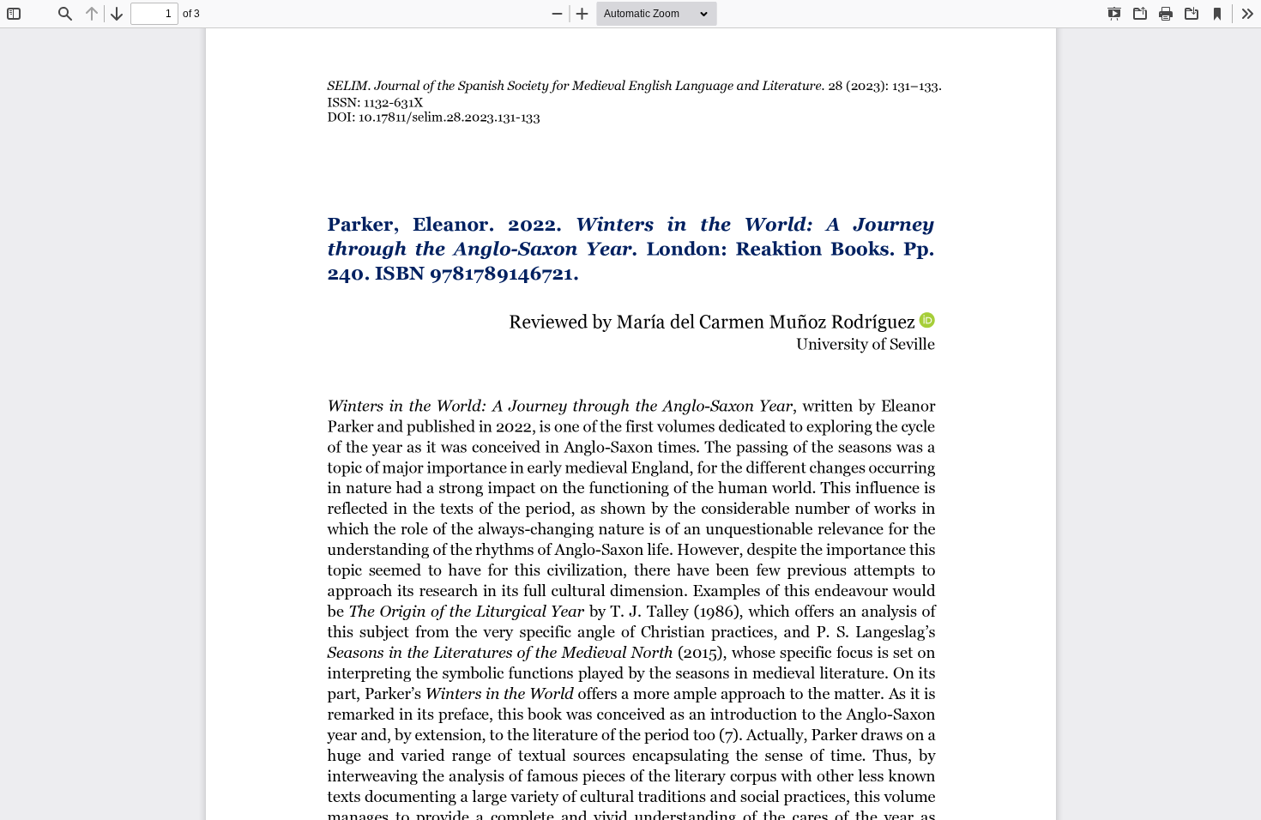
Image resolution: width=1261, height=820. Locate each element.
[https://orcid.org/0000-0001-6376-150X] (927, 320)
